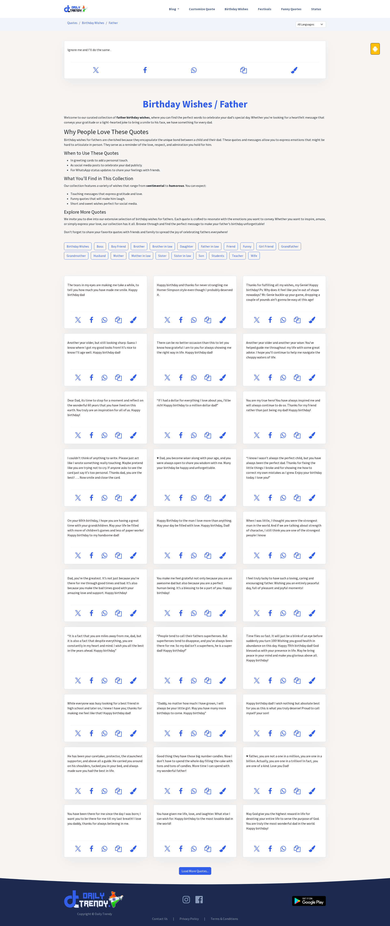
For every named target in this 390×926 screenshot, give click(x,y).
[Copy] (243, 70)
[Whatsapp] (193, 70)
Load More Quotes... (195, 871)
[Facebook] (145, 70)
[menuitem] (174, 9)
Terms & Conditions (224, 919)
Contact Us (160, 919)
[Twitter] (96, 70)
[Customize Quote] (294, 70)
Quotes (72, 23)
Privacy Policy (189, 919)
